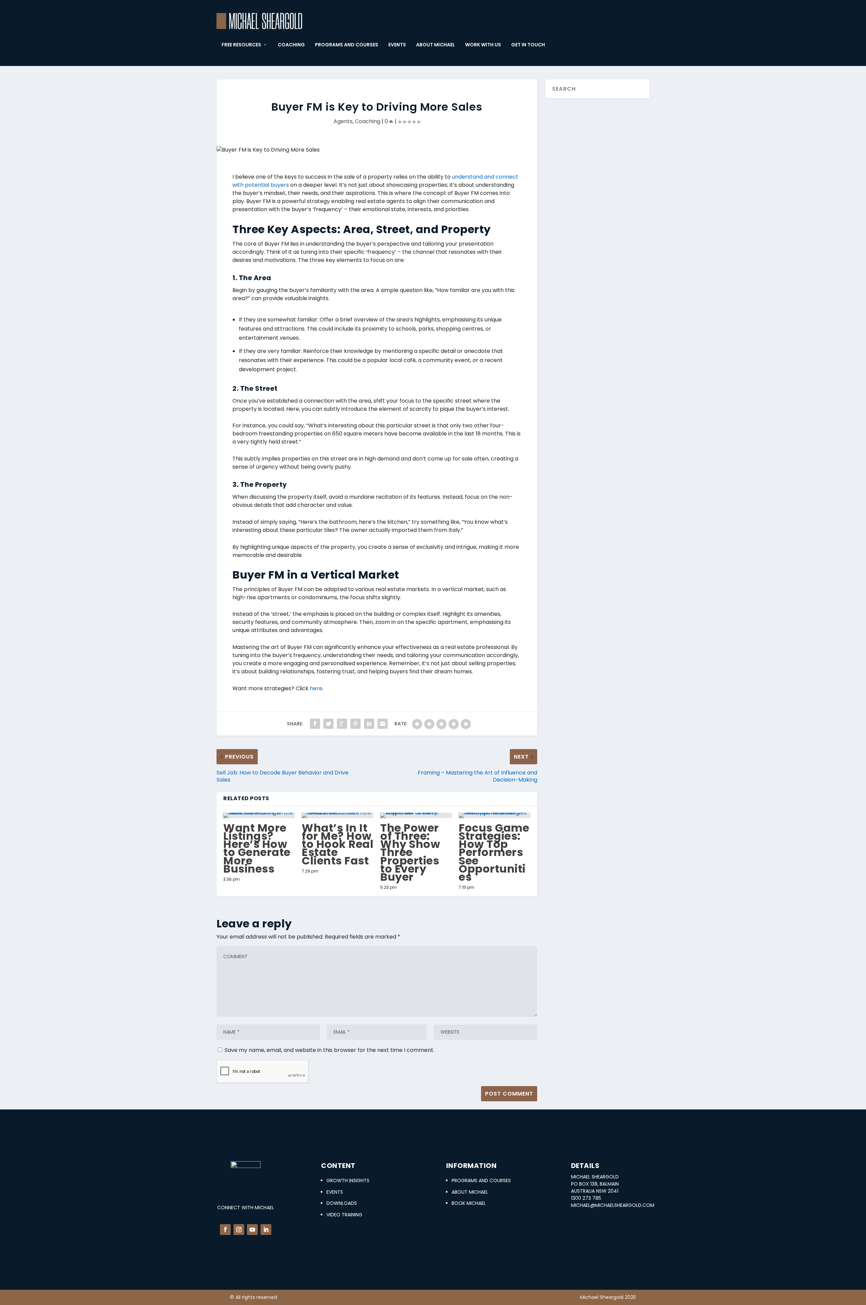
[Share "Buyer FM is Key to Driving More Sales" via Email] (382, 723)
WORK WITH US (483, 45)
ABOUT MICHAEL (435, 45)
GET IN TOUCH (528, 45)
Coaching (367, 121)
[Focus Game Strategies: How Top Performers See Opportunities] (494, 815)
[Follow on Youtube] (252, 1229)
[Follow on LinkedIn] (265, 1229)
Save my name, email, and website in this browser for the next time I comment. (329, 1050)
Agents (343, 121)
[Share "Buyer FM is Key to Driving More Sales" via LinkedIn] (369, 723)
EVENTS (397, 45)
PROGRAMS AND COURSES (346, 45)
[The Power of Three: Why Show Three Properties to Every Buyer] (416, 815)
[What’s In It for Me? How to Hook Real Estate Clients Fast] (337, 815)
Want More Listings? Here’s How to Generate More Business (257, 848)
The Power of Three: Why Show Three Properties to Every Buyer (410, 852)
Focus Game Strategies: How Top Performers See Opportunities (494, 852)
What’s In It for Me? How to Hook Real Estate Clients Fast (337, 844)
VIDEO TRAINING (344, 1214)
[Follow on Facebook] (225, 1229)
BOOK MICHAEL (469, 1203)
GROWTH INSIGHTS (347, 1180)
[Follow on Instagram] (238, 1229)
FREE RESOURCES (241, 45)
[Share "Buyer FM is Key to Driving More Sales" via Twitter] (328, 723)
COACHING (291, 45)
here (316, 688)
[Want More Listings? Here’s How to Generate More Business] (259, 815)
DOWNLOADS (341, 1203)
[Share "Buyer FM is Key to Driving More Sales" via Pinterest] (355, 723)
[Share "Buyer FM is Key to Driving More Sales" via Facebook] (315, 723)
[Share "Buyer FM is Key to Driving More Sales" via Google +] (342, 723)
